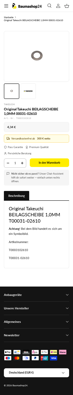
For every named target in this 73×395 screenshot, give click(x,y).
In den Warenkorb (49, 162)
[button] (66, 6)
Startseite (8, 17)
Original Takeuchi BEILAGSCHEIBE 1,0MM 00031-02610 (33, 20)
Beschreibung (16, 195)
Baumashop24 (19, 385)
